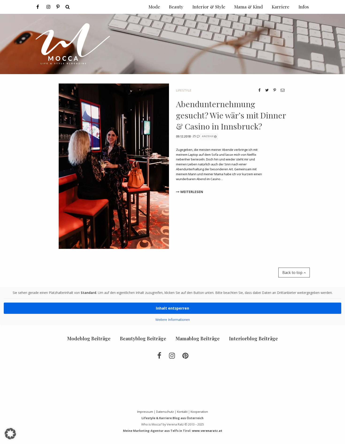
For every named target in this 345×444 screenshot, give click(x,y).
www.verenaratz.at (207, 431)
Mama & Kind (248, 7)
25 (195, 136)
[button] (10, 433)
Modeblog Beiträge (89, 338)
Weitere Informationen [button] (172, 320)
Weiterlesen (191, 192)
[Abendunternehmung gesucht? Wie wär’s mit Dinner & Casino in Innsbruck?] (114, 165)
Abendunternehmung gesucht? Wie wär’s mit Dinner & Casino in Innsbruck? (231, 115)
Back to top (292, 272)
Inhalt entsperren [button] (172, 308)
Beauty (176, 7)
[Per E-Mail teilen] (282, 90)
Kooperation (199, 412)
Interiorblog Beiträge (253, 338)
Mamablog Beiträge (198, 338)
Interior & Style (208, 7)
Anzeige (208, 136)
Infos (304, 7)
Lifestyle (184, 90)
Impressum (145, 412)
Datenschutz (165, 412)
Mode (154, 7)
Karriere (280, 7)
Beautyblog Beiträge (143, 338)
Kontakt (182, 412)
